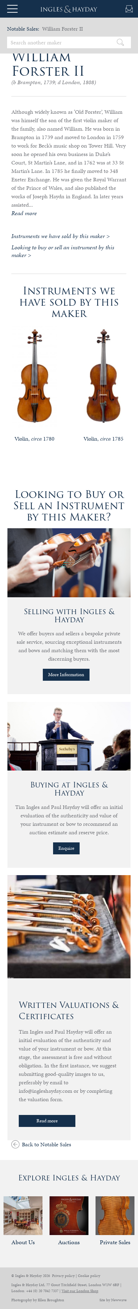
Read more (47, 1120)
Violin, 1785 (103, 439)
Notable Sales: (23, 29)
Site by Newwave (113, 1300)
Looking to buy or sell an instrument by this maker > (62, 251)
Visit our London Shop (80, 1291)
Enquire (66, 848)
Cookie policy (89, 1275)
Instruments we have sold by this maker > (60, 236)
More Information (66, 674)
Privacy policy (63, 1275)
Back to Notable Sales (46, 1144)
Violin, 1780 (34, 439)
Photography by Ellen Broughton (37, 1300)
